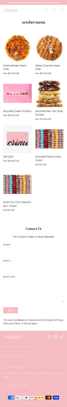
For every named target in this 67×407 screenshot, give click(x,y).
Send (10, 310)
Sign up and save (16, 367)
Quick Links (11, 356)
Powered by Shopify (33, 403)
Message (9, 277)
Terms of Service (22, 323)
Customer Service (17, 347)
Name (7, 244)
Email (7, 260)
